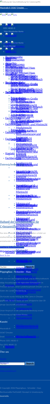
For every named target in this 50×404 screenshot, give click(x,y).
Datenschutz (5, 367)
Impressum (4, 363)
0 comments (31, 251)
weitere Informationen (12, 247)
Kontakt (3, 359)
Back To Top (5, 255)
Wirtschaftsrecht (7, 251)
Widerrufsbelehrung (8, 371)
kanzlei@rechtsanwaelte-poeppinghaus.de (22, 337)
